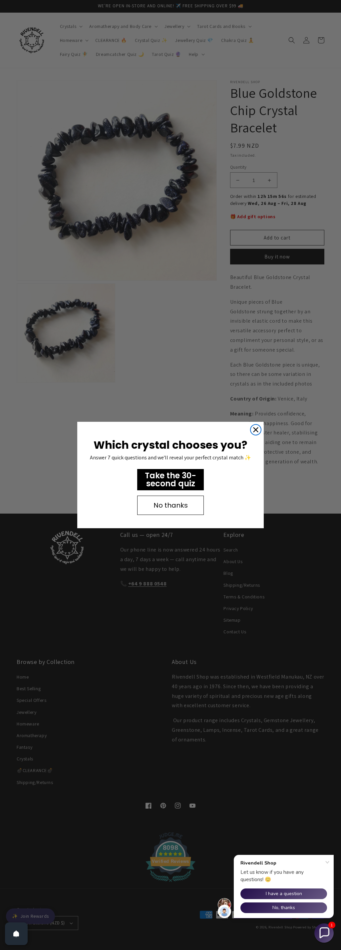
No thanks (171, 505)
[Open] (16, 933)
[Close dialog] (255, 429)
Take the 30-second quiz (170, 479)
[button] (324, 933)
